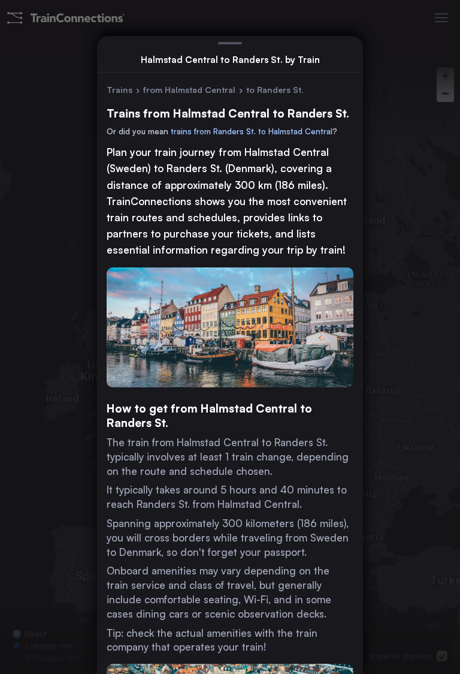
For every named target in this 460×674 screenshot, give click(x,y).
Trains (119, 90)
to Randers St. (275, 90)
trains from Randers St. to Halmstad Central (251, 131)
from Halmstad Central (189, 90)
